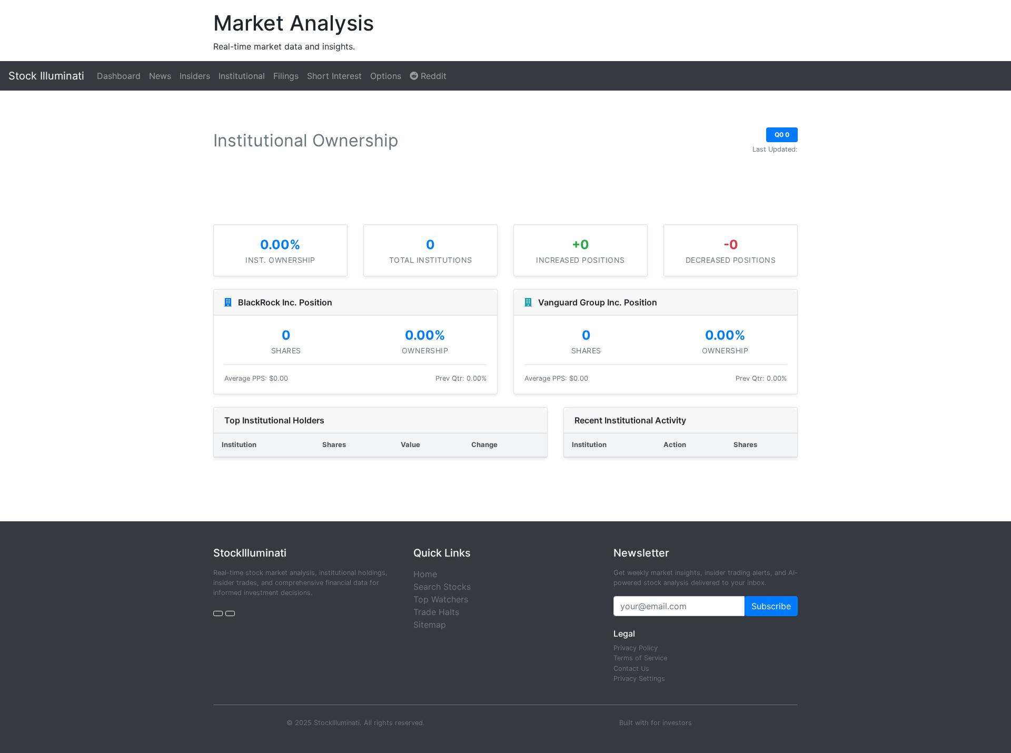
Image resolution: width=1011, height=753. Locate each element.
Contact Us (631, 668)
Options (385, 76)
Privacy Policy (635, 648)
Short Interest (334, 76)
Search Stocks (442, 586)
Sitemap (429, 624)
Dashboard (119, 76)
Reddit (432, 76)
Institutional (242, 76)
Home (425, 574)
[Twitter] (218, 613)
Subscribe (771, 606)
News (160, 76)
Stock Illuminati (46, 76)
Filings (286, 76)
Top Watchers (440, 599)
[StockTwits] (230, 613)
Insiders (195, 76)
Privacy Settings (639, 678)
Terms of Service (640, 658)
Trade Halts (436, 612)
